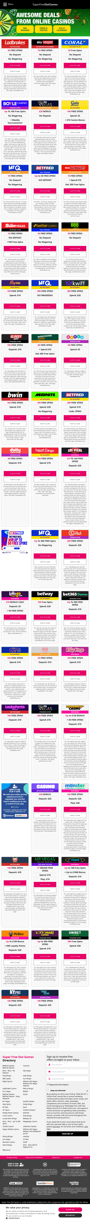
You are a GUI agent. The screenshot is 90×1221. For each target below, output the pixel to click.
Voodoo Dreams (29, 1110)
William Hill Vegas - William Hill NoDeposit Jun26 (32, 1131)
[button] (31, 1218)
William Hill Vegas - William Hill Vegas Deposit (30, 1083)
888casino (6, 1150)
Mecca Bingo (28, 1088)
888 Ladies (7, 1078)
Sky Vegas (27, 1071)
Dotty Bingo (27, 1104)
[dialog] (45, 1212)
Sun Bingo (27, 1078)
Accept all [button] (70, 1210)
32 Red (25, 1139)
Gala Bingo (27, 1075)
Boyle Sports (7, 1081)
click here (56, 1126)
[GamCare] (74, 1165)
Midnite (26, 1113)
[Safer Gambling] (16, 1165)
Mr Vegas (6, 1101)
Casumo (26, 1066)
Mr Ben (5, 1107)
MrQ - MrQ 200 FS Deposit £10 (30, 1146)
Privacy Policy (12, 1157)
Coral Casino (7, 1115)
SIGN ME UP (67, 1133)
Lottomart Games (30, 1126)
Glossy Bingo (8, 1136)
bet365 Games (28, 1101)
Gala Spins (7, 1104)
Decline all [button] (70, 1215)
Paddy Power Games (11, 1113)
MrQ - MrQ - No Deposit (9, 1072)
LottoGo (26, 1136)
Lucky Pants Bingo (10, 1118)
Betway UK (27, 1118)
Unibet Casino (8, 1126)
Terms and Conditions (34, 1157)
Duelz (25, 1094)
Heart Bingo (7, 1145)
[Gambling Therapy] (74, 1183)
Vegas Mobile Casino (11, 1129)
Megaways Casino (30, 1121)
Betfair (25, 1091)
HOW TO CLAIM (15, 71)
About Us (56, 1157)
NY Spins (6, 1110)
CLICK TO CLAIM (15, 65)
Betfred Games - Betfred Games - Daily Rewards (11, 1096)
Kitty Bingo (27, 1115)
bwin (25, 1107)
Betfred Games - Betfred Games (9, 1067)
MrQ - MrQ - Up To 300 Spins (11, 1122)
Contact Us (78, 1157)
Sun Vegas (7, 1091)
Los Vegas (6, 1139)
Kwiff (25, 1142)
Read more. (36, 1216)
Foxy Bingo (7, 1075)
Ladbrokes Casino (9, 1088)
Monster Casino (9, 1142)
